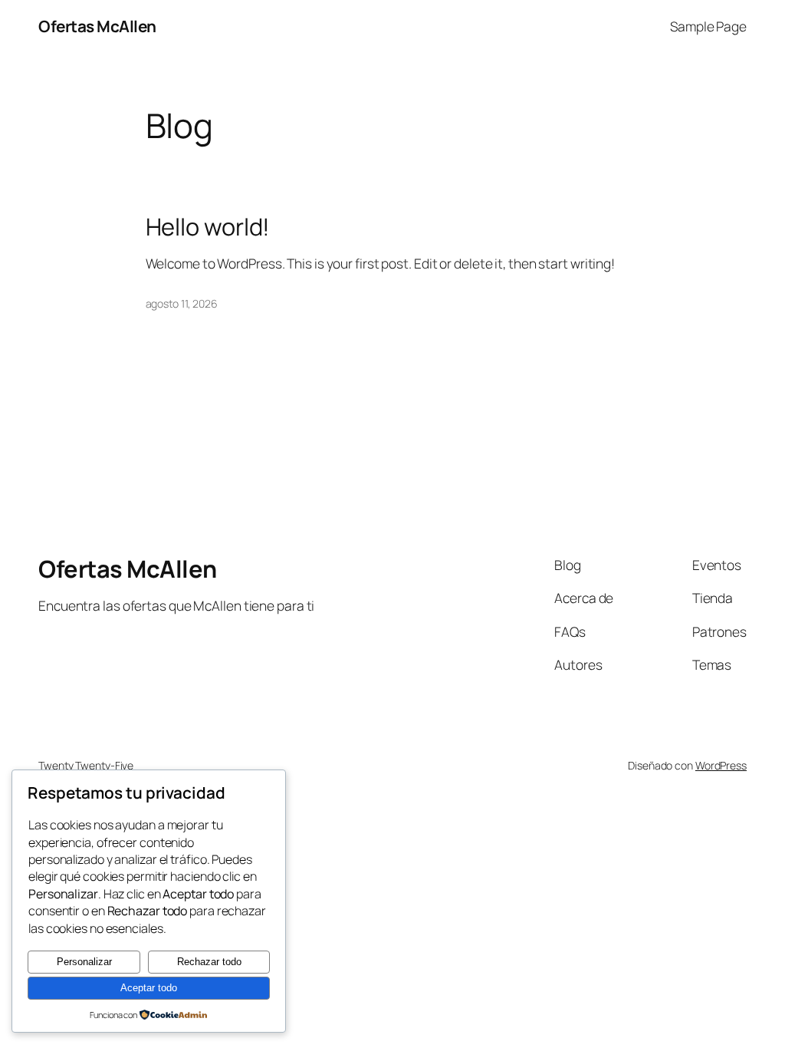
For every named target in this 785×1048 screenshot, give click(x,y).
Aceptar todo (148, 988)
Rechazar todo (209, 961)
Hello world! (208, 226)
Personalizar (84, 961)
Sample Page (708, 26)
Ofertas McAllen (97, 26)
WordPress (721, 765)
